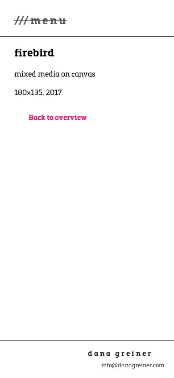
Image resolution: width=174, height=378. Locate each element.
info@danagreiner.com (133, 365)
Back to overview (58, 117)
